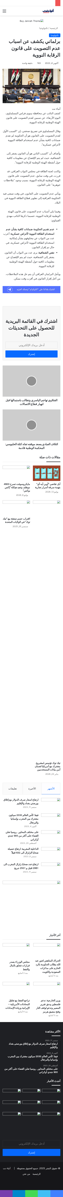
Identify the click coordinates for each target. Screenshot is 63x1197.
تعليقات (12, 788)
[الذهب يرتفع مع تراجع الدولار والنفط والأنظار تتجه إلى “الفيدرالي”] (31, 1117)
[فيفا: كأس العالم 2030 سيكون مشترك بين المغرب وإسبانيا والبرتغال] (50, 819)
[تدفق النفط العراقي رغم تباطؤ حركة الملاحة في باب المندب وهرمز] (12, 1105)
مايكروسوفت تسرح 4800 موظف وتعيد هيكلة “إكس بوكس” (17, 487)
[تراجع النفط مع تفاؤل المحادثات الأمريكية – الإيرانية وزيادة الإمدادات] (16, 989)
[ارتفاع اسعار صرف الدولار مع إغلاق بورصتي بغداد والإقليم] (50, 804)
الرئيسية (54, 28)
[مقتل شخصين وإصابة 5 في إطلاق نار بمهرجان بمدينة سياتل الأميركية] (51, 1117)
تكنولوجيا (43, 28)
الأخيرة (32, 788)
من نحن (26, 1173)
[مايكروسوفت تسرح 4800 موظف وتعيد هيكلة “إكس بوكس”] (16, 473)
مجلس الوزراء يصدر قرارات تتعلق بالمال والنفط (19, 966)
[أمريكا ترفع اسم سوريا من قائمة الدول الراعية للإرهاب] (51, 1094)
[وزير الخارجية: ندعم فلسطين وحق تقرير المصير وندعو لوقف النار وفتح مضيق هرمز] (46, 989)
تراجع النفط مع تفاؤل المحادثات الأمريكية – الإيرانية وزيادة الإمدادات (17, 1004)
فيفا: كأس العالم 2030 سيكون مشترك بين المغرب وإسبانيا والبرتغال (23, 819)
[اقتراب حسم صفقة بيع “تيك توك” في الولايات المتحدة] (16, 508)
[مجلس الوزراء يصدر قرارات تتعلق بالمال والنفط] (16, 950)
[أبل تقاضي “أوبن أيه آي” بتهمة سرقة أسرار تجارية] (46, 473)
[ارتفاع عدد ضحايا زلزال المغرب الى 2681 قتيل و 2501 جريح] (50, 868)
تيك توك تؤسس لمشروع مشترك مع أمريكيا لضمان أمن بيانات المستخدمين (47, 766)
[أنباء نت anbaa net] (40, 11)
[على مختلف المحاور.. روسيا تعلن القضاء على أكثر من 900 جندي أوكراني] (50, 836)
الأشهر (51, 788)
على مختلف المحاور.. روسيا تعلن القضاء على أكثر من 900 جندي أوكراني (22, 836)
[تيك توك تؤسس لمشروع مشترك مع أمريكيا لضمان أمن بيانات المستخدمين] (46, 630)
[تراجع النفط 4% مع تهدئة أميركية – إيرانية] (12, 1117)
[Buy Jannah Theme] (31, 20)
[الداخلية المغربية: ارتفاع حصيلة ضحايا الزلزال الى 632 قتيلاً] (50, 853)
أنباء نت (6, 1168)
